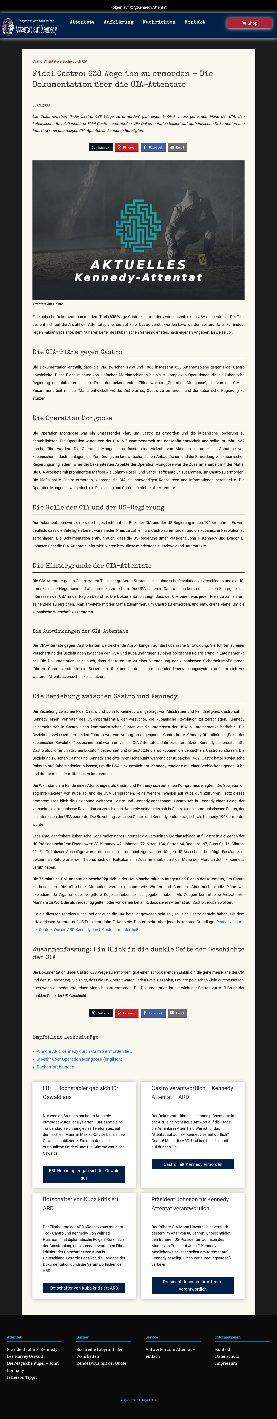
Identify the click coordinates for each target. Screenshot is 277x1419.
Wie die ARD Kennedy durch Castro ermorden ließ (84, 1051)
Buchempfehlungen (55, 1067)
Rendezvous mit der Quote (101, 1363)
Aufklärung (119, 22)
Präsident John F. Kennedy (32, 1349)
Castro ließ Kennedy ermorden (193, 1164)
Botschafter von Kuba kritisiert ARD (84, 1288)
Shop (252, 23)
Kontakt (195, 22)
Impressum (226, 1363)
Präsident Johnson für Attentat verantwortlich (193, 1285)
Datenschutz (227, 1356)
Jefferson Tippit (22, 1377)
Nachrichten (159, 22)
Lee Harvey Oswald (25, 1356)
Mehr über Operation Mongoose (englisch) (81, 1059)
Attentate (82, 22)
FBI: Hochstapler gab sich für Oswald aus (84, 1174)
